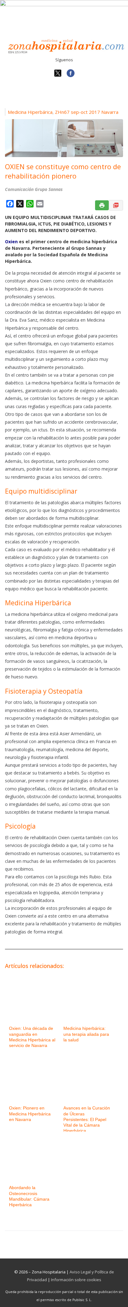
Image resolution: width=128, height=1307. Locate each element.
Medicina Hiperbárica (30, 112)
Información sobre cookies (76, 1279)
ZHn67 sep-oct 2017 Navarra (86, 112)
